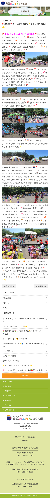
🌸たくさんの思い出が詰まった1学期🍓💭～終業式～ (23, 370)
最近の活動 (7, 298)
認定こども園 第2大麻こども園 (25, 448)
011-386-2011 (27, 455)
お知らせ (6, 303)
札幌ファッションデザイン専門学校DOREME (25, 463)
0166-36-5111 (27, 487)
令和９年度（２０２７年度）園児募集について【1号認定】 (23, 320)
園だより (6, 307)
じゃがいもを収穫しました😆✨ (15, 326)
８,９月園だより (9, 351)
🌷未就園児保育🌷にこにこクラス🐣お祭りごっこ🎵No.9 (22, 332)
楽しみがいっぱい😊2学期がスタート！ (18, 339)
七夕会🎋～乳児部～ (10, 356)
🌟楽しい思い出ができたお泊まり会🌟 (17, 365)
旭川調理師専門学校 (25, 479)
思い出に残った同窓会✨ (12, 361)
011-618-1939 (27, 472)
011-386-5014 (26, 426)
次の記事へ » (41, 286)
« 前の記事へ (9, 286)
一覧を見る (25, 375)
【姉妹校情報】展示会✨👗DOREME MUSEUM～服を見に (23, 345)
